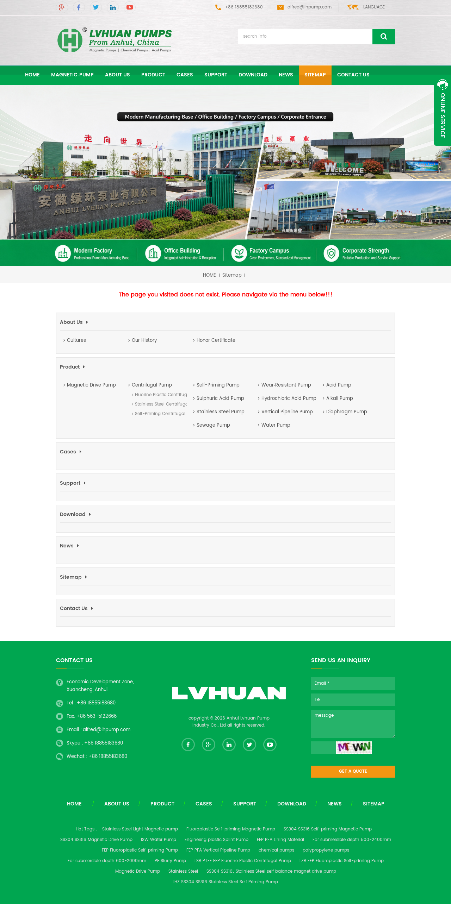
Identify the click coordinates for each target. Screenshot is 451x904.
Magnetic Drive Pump (91, 385)
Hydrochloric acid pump (288, 398)
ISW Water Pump (158, 839)
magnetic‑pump (72, 75)
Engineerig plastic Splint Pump (216, 839)
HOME (209, 275)
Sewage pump (213, 425)
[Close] (442, 149)
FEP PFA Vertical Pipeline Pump (218, 850)
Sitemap (315, 75)
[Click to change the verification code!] (354, 747)
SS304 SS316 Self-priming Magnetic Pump (328, 829)
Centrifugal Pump (152, 385)
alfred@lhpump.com (310, 7)
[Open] (442, 110)
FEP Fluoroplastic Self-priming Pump (140, 850)
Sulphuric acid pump (220, 398)
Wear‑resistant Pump (286, 385)
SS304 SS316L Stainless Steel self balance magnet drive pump (271, 871)
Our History (144, 340)
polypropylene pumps (326, 850)
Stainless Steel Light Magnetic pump (140, 829)
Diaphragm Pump (346, 412)
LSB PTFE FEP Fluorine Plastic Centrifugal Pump (242, 861)
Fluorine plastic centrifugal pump (159, 394)
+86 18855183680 (96, 703)
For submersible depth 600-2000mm (107, 861)
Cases (185, 75)
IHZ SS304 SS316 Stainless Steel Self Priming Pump (225, 882)
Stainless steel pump (221, 412)
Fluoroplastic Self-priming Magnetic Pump (230, 829)
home (32, 75)
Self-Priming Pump (218, 385)
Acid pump (338, 385)
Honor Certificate (216, 340)
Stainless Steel (183, 871)
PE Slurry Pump (170, 861)
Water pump (275, 425)
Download (253, 75)
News (286, 75)
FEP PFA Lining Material (280, 839)
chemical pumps (276, 850)
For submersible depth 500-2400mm (352, 839)
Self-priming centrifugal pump (159, 413)
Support (215, 75)
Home (74, 804)
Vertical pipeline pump (287, 412)
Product (153, 75)
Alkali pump (339, 398)
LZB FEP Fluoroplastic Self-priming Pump (341, 861)
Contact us (353, 75)
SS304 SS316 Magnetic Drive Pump (96, 839)
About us (117, 75)
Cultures (76, 340)
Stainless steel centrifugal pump (159, 404)
